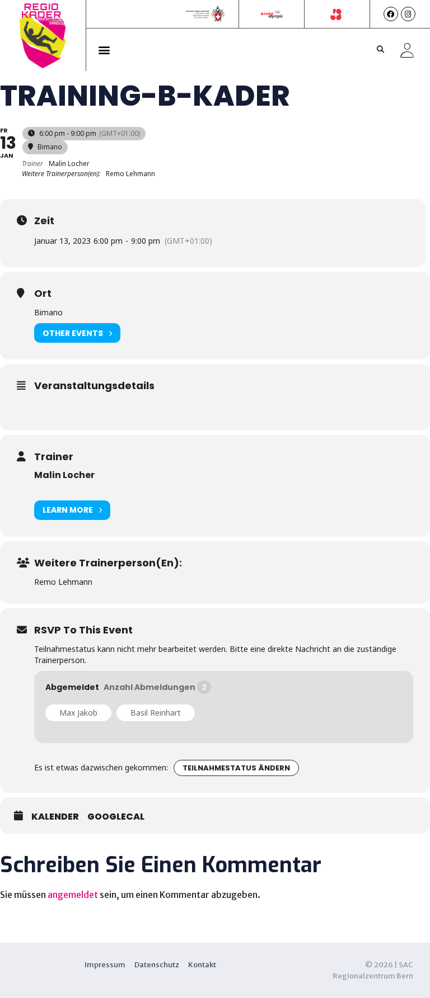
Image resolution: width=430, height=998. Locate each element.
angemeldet (73, 894)
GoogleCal (115, 816)
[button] (104, 49)
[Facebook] (391, 14)
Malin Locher (64, 475)
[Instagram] (408, 14)
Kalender (55, 816)
